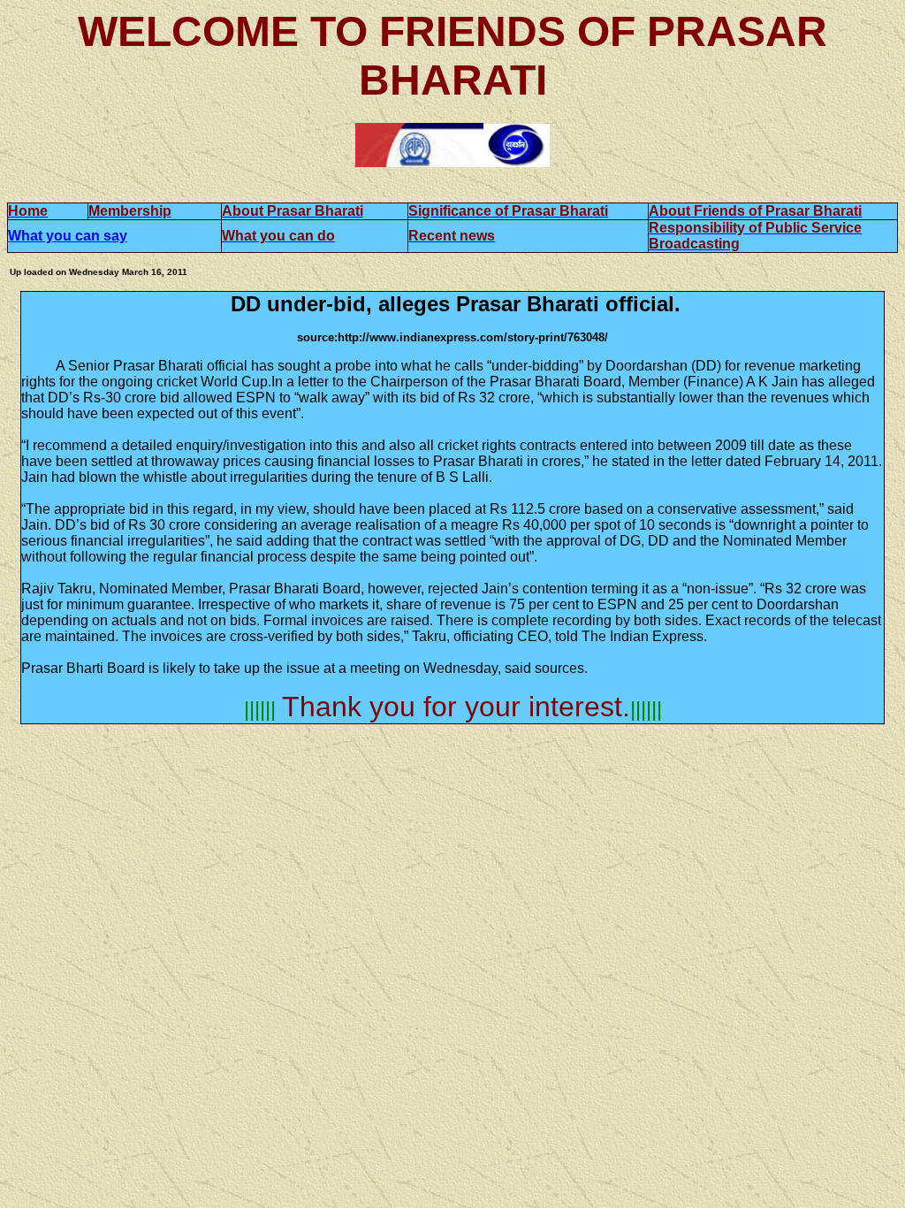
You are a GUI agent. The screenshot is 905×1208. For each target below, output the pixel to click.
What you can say (67, 235)
